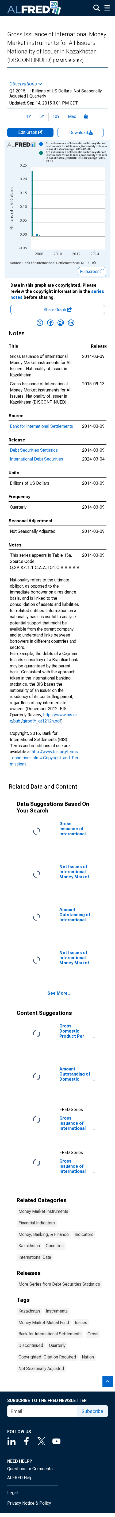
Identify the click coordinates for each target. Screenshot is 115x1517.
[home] (34, 8)
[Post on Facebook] (50, 322)
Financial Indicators (36, 1222)
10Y (56, 116)
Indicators (84, 1234)
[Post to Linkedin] (71, 322)
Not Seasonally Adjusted (41, 1368)
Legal (12, 1492)
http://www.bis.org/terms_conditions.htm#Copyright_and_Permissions (44, 758)
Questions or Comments (30, 1468)
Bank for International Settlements (41, 426)
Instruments (57, 1311)
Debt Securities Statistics (34, 450)
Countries (55, 1245)
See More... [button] (59, 993)
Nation (88, 1357)
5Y (41, 116)
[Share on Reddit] (60, 322)
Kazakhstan (29, 1245)
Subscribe (92, 1411)
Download (79, 132)
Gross (92, 1333)
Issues (81, 1322)
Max (72, 116)
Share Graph (55, 309)
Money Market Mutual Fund (43, 1322)
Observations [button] (23, 83)
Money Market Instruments (43, 1211)
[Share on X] (40, 322)
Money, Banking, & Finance (43, 1234)
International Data (34, 1257)
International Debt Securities (36, 459)
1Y (28, 116)
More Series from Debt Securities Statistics (59, 1284)
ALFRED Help (20, 1477)
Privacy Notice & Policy (29, 1503)
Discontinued (30, 1345)
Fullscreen (90, 271)
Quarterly (57, 1345)
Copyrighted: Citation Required (47, 1357)
